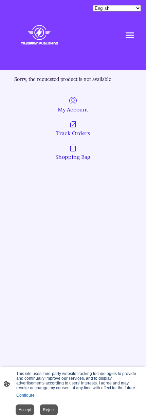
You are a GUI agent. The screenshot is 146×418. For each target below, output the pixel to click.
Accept (25, 409)
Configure (25, 395)
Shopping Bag (72, 156)
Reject (49, 409)
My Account (73, 109)
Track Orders (73, 133)
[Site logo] (39, 35)
